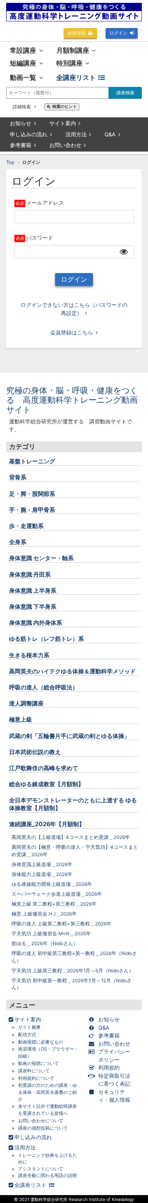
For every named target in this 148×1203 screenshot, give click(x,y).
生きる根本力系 (29, 655)
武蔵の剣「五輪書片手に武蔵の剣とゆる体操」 (69, 735)
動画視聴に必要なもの (40, 1042)
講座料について (34, 1071)
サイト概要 (29, 1027)
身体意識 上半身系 (32, 590)
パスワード (39, 237)
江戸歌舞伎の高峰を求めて (43, 767)
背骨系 (17, 477)
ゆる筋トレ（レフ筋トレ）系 (46, 638)
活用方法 (76, 134)
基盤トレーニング (32, 461)
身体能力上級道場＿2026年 (42, 874)
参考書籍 (20, 145)
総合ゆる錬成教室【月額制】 (46, 783)
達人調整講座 (26, 703)
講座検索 (125, 93)
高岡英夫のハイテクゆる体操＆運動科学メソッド (72, 671)
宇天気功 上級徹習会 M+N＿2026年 (51, 934)
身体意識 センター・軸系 (41, 557)
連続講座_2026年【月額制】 (47, 823)
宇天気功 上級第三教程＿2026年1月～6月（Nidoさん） (73, 971)
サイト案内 (62, 123)
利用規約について (36, 1078)
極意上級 (20, 719)
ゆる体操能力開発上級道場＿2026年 (52, 884)
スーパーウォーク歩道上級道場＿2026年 (57, 894)
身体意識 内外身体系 (35, 622)
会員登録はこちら (71, 332)
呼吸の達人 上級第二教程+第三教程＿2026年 (61, 924)
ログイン (118, 33)
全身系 (17, 541)
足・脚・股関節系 (32, 493)
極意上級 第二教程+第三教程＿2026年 (54, 904)
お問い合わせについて (40, 1121)
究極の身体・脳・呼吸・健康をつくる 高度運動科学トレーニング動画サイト (72, 400)
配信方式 (27, 1034)
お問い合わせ (65, 145)
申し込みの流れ (28, 134)
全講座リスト (76, 78)
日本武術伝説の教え (35, 751)
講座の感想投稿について (43, 1128)
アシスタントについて (40, 1169)
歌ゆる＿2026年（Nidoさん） (45, 943)
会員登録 (76, 33)
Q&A (110, 134)
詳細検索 (22, 107)
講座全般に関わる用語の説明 (47, 1175)
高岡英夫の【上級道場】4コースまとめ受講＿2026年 (71, 837)
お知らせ (20, 123)
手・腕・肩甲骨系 (32, 509)
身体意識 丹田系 (30, 574)
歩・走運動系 (26, 525)
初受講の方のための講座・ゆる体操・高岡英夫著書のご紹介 (47, 1092)
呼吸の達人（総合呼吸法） (43, 687)
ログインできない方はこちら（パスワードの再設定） (74, 308)
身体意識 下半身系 (32, 606)
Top (10, 162)
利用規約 (109, 1067)
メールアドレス (45, 202)
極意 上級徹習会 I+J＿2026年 (44, 914)
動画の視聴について (38, 1063)
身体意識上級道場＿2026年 (42, 864)
